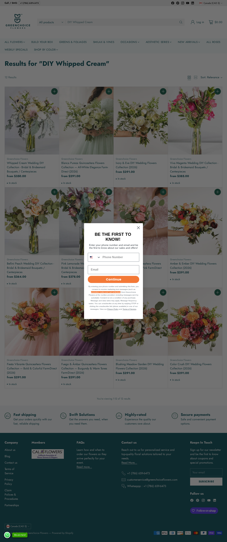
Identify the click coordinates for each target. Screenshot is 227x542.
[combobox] (94, 257)
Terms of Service (129, 309)
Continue (113, 279)
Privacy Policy (112, 309)
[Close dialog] (138, 228)
